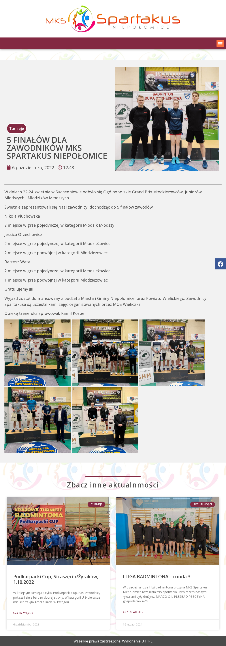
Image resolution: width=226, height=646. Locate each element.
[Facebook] (220, 263)
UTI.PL (147, 641)
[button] (220, 43)
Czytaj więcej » (23, 613)
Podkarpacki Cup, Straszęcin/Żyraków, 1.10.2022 (55, 579)
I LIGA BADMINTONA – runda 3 (156, 576)
